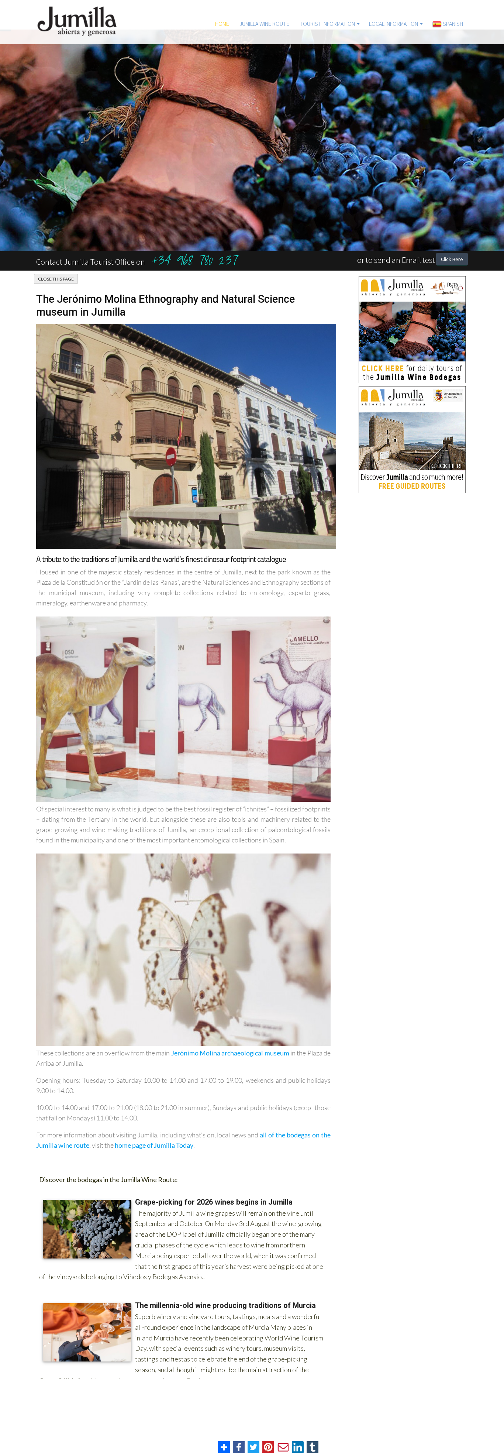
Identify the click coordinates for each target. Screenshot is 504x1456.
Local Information (393, 23)
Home (222, 23)
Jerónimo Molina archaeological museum (230, 1053)
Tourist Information (327, 23)
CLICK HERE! (409, 233)
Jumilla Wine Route (264, 23)
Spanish (452, 23)
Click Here (452, 259)
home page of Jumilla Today (154, 1145)
